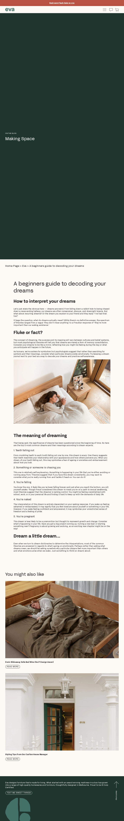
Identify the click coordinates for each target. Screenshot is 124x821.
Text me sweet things (19, 793)
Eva (24, 266)
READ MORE (13, 666)
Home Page (12, 266)
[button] (117, 9)
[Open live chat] (111, 9)
